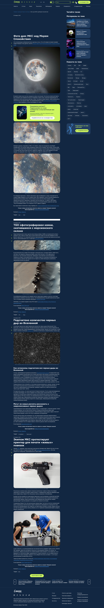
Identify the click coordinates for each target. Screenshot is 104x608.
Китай (81, 81)
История (75, 81)
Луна (87, 84)
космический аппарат (73, 112)
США (69, 90)
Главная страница (17, 11)
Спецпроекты (67, 6)
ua (41, 2)
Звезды (84, 78)
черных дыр (30, 330)
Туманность (70, 96)
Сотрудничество (78, 6)
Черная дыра (29, 434)
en (44, 2)
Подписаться (83, 130)
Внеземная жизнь (79, 74)
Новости (16, 6)
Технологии (39, 6)
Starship (76, 71)
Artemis (69, 65)
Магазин (88, 6)
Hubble (84, 65)
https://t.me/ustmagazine (42, 209)
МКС (19, 448)
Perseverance (85, 68)
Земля (69, 81)
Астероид (70, 74)
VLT (81, 71)
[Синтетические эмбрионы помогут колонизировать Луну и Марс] (71, 43)
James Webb (71, 68)
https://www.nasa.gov (26, 562)
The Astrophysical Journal (43, 372)
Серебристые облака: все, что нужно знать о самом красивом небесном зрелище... (83, 23)
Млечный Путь (81, 87)
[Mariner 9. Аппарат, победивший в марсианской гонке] (71, 33)
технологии (85, 115)
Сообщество (84, 2)
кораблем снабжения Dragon (43, 450)
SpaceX (69, 71)
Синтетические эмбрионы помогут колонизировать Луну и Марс (83, 44)
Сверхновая (75, 90)
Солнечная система (72, 93)
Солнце (82, 93)
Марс (73, 87)
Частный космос (72, 99)
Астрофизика (20, 434)
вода (85, 106)
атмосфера (79, 106)
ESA (75, 65)
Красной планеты (39, 238)
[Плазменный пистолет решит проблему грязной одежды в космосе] (71, 54)
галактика (75, 109)
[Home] (17, 2)
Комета (69, 84)
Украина (58, 6)
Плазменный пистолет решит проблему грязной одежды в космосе (82, 54)
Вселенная (70, 78)
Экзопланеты (71, 103)
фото (69, 118)
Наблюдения (49, 6)
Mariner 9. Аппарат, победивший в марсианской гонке (82, 33)
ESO (79, 65)
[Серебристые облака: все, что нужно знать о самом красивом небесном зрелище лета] (71, 23)
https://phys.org (25, 305)
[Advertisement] (37, 26)
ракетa (82, 112)
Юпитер (79, 103)
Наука (30, 6)
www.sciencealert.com (26, 424)
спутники (70, 115)
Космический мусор (78, 84)
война (69, 109)
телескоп (77, 115)
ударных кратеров (40, 299)
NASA (77, 68)
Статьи (23, 6)
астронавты (71, 106)
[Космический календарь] (73, 2)
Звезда (77, 78)
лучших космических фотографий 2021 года (48, 205)
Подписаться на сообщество (42, 117)
